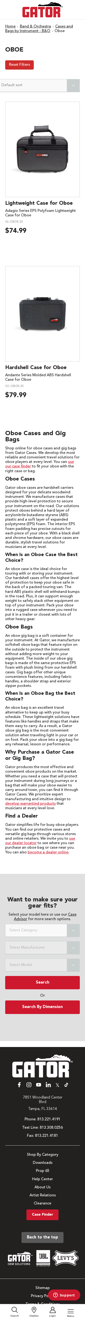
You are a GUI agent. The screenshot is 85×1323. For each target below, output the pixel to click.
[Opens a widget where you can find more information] (64, 1295)
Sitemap (42, 1288)
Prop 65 (42, 1171)
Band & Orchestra (35, 27)
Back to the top (42, 1237)
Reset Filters (19, 65)
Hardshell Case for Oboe (36, 367)
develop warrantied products (30, 804)
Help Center (42, 1179)
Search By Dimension (42, 1007)
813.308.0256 (51, 1128)
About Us (42, 1187)
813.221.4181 (46, 1136)
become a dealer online (48, 852)
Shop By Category (42, 1155)
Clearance (42, 1203)
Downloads (42, 1163)
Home (10, 27)
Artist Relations (43, 1195)
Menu (70, 1316)
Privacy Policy (42, 1296)
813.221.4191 (48, 1119)
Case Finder (42, 1215)
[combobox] (42, 930)
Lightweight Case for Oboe (39, 203)
